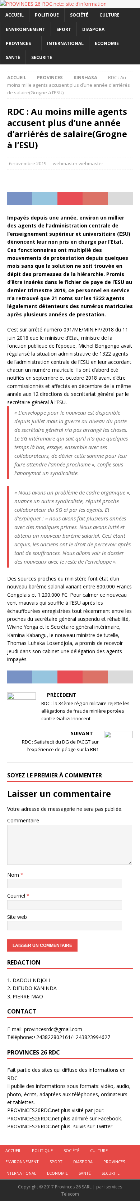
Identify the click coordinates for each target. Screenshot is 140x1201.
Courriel (17, 895)
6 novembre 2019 (27, 163)
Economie (107, 43)
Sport (63, 29)
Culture (109, 15)
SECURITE (41, 57)
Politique (47, 15)
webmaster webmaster (78, 163)
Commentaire (23, 820)
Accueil (14, 15)
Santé (13, 57)
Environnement (25, 29)
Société (79, 15)
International (65, 43)
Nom (13, 874)
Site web (17, 916)
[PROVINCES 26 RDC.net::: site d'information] (53, 3)
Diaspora (93, 29)
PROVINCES (18, 43)
